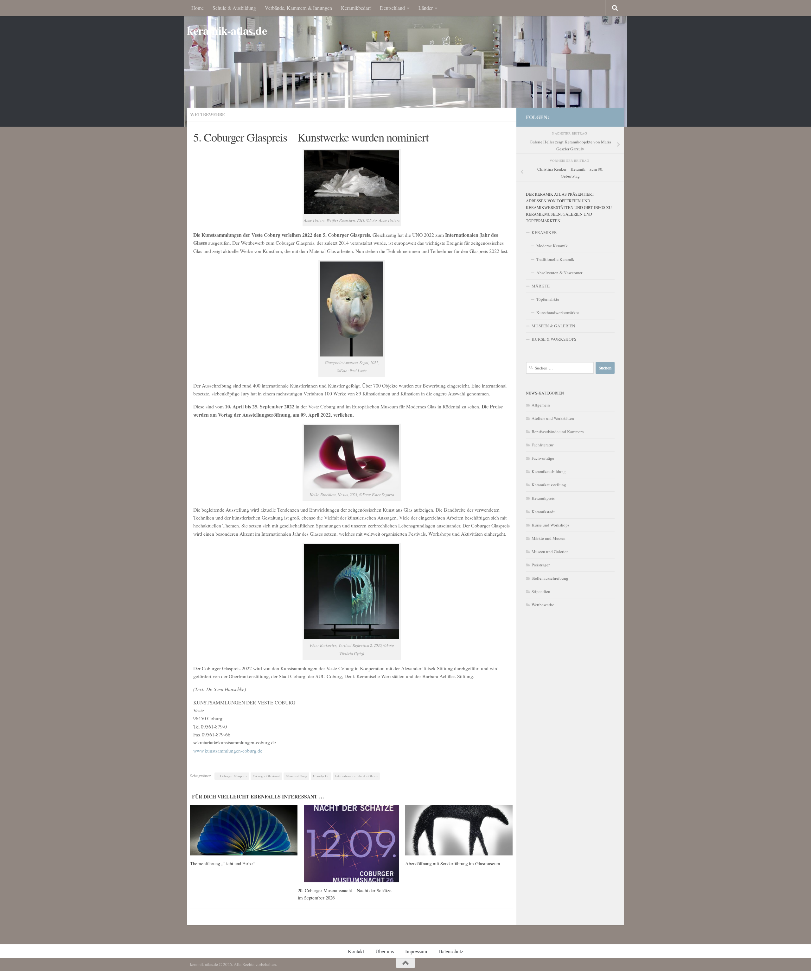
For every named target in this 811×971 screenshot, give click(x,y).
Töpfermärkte (547, 299)
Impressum (416, 951)
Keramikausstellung (549, 485)
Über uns (384, 951)
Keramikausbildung (549, 471)
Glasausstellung (296, 776)
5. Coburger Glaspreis (232, 776)
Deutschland (392, 7)
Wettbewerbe (207, 114)
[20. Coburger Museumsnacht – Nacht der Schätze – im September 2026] (351, 843)
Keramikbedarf (356, 7)
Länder (425, 7)
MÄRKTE (541, 286)
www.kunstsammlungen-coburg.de (227, 750)
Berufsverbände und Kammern (558, 431)
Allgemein (541, 405)
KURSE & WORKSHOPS (554, 339)
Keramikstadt (543, 511)
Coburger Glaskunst (266, 776)
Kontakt (356, 951)
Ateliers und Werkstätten (553, 418)
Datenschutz (450, 951)
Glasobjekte (321, 776)
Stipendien (541, 591)
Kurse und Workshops (550, 525)
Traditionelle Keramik (555, 259)
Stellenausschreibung (550, 578)
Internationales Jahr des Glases (356, 776)
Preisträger (541, 565)
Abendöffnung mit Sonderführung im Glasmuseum (452, 863)
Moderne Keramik (552, 246)
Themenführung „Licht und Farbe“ (222, 863)
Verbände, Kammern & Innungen (298, 7)
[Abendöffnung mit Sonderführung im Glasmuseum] (459, 830)
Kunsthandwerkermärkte (557, 312)
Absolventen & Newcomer (559, 272)
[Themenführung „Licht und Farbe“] (243, 830)
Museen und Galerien (550, 551)
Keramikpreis (543, 498)
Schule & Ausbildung (234, 7)
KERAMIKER (544, 232)
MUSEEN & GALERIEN (553, 326)
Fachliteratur (542, 445)
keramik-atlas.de (227, 30)
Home (197, 7)
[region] (405, 63)
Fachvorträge (543, 458)
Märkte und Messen (548, 538)
